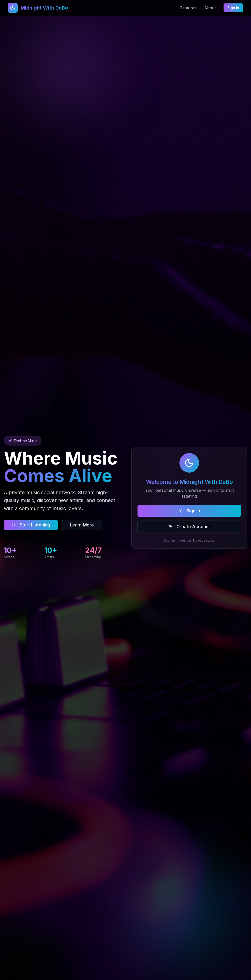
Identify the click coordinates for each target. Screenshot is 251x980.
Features (188, 7)
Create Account (193, 526)
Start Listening (35, 524)
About (210, 7)
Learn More (82, 524)
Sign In (233, 8)
